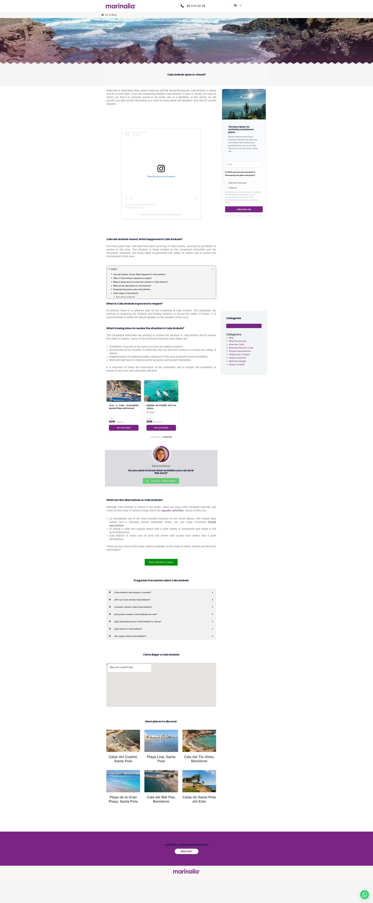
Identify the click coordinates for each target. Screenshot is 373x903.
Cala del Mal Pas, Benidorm (161, 799)
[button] (364, 894)
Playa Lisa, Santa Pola (161, 759)
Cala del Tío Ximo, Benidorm (199, 759)
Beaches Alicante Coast (241, 347)
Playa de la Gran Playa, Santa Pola (123, 799)
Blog (231, 337)
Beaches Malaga (237, 361)
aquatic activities (172, 510)
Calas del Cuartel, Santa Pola (123, 759)
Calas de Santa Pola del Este (199, 799)
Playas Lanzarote (237, 357)
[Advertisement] (244, 262)
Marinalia (168, 437)
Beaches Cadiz (236, 344)
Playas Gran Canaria (239, 354)
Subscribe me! (244, 209)
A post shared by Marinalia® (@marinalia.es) (161, 214)
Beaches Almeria (237, 341)
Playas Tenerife (237, 364)
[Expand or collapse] (212, 269)
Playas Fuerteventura (240, 351)
